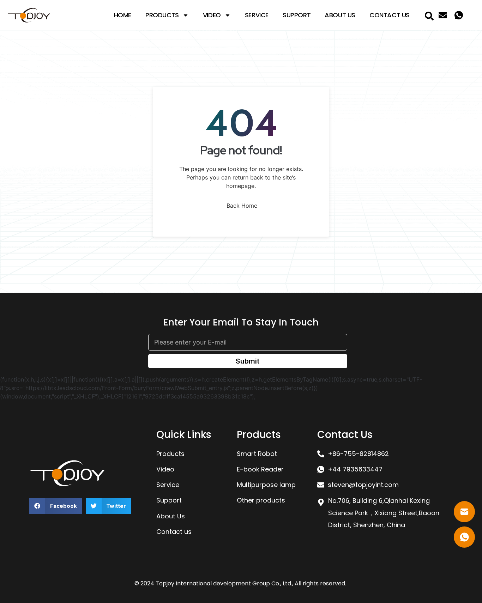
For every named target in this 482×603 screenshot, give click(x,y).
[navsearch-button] (429, 15)
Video (212, 15)
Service (257, 15)
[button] (55, 506)
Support (297, 15)
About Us (340, 15)
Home (122, 15)
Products (162, 15)
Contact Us (389, 15)
